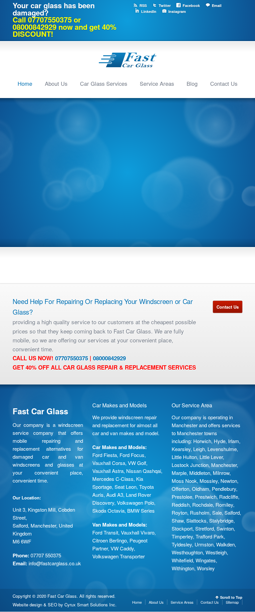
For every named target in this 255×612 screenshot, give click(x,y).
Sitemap (232, 602)
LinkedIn (148, 11)
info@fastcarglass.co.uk (55, 563)
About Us (56, 83)
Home (25, 83)
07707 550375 (46, 555)
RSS (143, 5)
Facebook (191, 5)
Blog (192, 83)
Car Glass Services (103, 83)
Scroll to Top (231, 597)
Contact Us (223, 83)
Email (216, 5)
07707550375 (71, 358)
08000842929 (109, 358)
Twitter (165, 5)
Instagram (177, 11)
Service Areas (157, 83)
